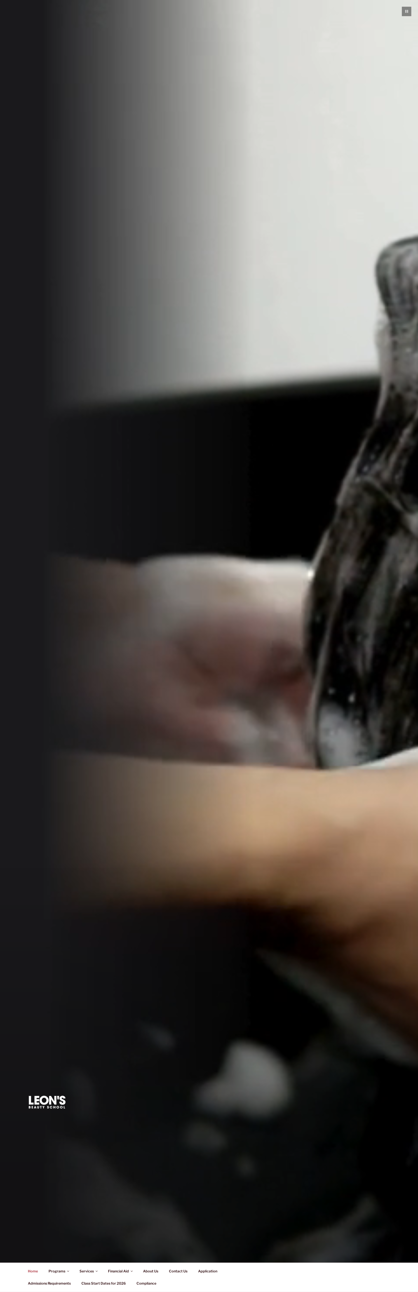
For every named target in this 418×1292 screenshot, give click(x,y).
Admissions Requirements (49, 1283)
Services (86, 1271)
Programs (57, 1271)
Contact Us (178, 1271)
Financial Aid (118, 1271)
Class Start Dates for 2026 (103, 1283)
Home (33, 1271)
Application (207, 1271)
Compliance (146, 1283)
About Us (150, 1271)
